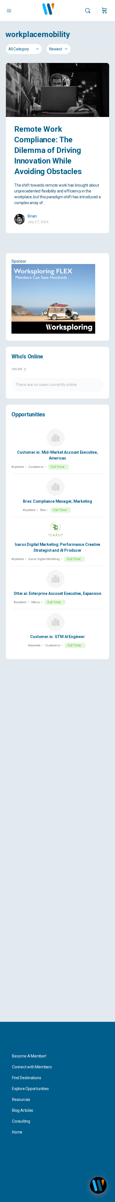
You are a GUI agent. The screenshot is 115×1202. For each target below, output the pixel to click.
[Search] (89, 10)
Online (18, 369)
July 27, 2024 (38, 222)
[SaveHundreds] (57, 299)
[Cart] (104, 10)
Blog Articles (22, 1110)
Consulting (21, 1121)
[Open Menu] (9, 10)
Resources (21, 1099)
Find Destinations (26, 1078)
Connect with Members (32, 1067)
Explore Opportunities (30, 1088)
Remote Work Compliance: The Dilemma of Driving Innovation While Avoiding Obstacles (48, 150)
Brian (32, 216)
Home (17, 1132)
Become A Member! (29, 1056)
